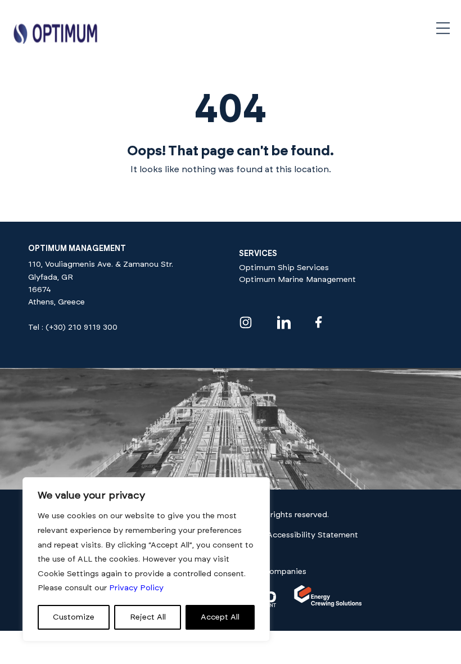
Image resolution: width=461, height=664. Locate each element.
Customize (73, 617)
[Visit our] (328, 605)
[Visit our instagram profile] (245, 322)
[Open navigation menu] (443, 28)
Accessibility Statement (312, 535)
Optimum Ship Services (284, 268)
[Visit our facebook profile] (318, 322)
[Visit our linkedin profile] (284, 322)
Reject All (148, 617)
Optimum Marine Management (297, 280)
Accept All (220, 617)
